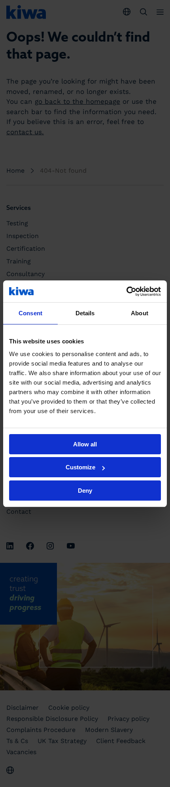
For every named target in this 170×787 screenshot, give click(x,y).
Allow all (85, 444)
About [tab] (139, 313)
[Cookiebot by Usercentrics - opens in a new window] (126, 291)
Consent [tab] (30, 313)
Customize (80, 467)
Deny (85, 490)
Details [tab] (85, 313)
